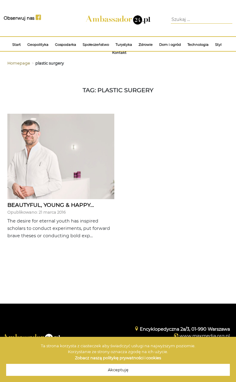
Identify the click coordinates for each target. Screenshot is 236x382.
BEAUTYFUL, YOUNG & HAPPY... (50, 205)
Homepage (18, 63)
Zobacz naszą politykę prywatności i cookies (118, 358)
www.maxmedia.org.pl (204, 336)
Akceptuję (118, 370)
